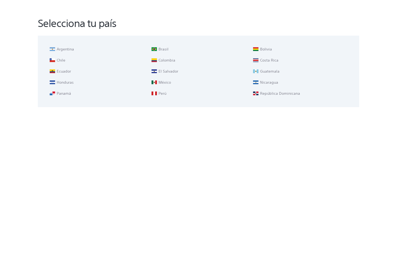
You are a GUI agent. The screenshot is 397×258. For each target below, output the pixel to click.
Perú (161, 93)
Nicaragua (268, 82)
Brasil (163, 49)
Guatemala (269, 71)
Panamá (63, 93)
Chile (60, 60)
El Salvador (167, 71)
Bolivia (265, 49)
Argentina (65, 49)
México (164, 82)
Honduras (65, 82)
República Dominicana (279, 93)
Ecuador (63, 71)
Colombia (166, 60)
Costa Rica (268, 60)
